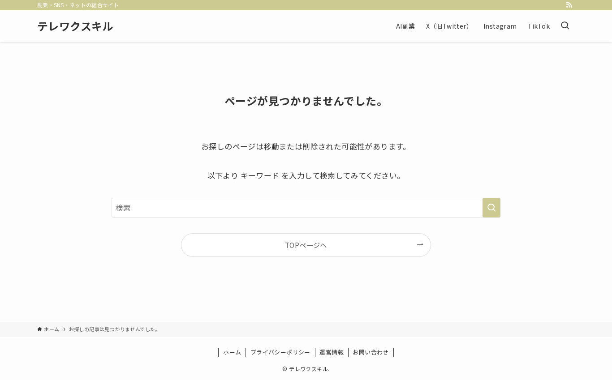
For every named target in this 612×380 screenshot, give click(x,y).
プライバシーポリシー (280, 352)
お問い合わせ (370, 352)
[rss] (569, 5)
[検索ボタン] (565, 26)
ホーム (232, 352)
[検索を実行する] (491, 208)
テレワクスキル (75, 26)
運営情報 (331, 352)
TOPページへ (306, 245)
